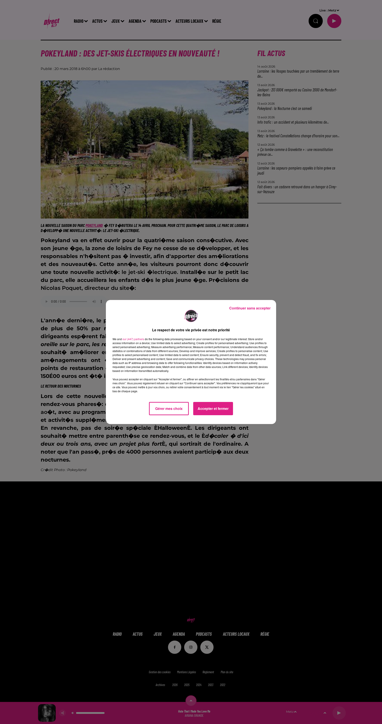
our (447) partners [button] (133, 339)
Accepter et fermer (213, 408)
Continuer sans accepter (250, 308)
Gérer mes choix (169, 408)
